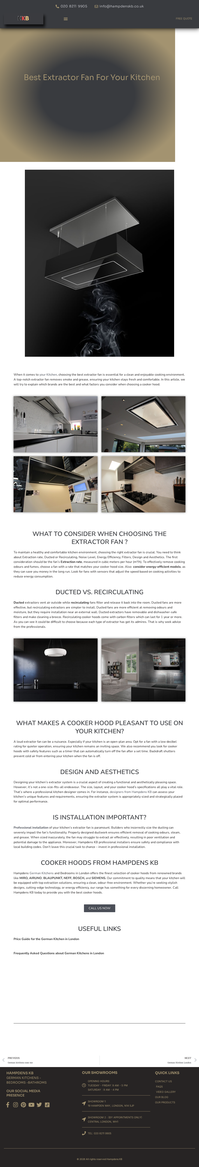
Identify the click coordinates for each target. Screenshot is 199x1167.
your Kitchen (48, 375)
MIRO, (23, 878)
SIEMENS (98, 878)
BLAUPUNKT (52, 878)
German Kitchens (42, 873)
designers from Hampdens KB (131, 792)
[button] (65, 18)
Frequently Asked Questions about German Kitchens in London (59, 953)
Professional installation (31, 827)
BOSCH (78, 878)
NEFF (68, 878)
